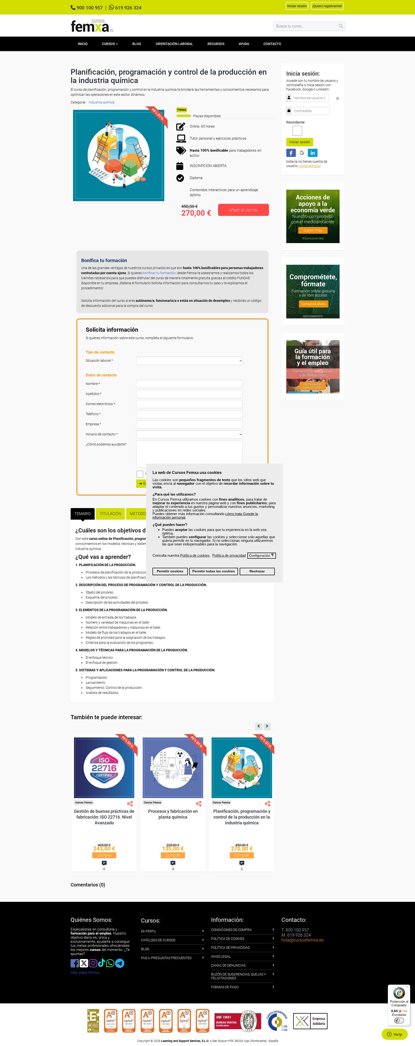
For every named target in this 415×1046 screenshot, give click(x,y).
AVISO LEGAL (221, 956)
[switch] (399, 1020)
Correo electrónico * (100, 404)
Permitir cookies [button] (170, 571)
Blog (136, 44)
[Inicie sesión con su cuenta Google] (302, 153)
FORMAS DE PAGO (224, 987)
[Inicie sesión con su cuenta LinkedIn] (312, 153)
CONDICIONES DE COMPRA (231, 930)
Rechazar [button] (257, 571)
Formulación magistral (100, 811)
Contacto (272, 44)
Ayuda (244, 44)
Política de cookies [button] (195, 555)
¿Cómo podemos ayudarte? (106, 444)
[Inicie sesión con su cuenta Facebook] (291, 153)
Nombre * (93, 384)
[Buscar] (341, 26)
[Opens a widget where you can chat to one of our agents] (394, 1035)
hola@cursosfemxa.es (302, 940)
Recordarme (295, 122)
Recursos (216, 44)
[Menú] (407, 987)
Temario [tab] (82, 513)
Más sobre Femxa (85, 972)
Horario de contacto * (102, 434)
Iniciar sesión (299, 142)
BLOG (145, 949)
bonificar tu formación (159, 273)
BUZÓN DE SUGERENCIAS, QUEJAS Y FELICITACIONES (238, 976)
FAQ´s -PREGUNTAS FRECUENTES (166, 958)
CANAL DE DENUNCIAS (228, 965)
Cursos (109, 44)
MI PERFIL (148, 931)
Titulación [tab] (110, 513)
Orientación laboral (174, 44)
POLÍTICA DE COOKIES (227, 939)
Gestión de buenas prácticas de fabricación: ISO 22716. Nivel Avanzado (169, 817)
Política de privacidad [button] (229, 555)
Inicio (83, 44)
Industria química (102, 102)
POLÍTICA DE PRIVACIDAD (230, 947)
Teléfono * (93, 414)
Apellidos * (93, 394)
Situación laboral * (99, 360)
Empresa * (93, 424)
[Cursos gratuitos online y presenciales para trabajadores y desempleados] (92, 25)
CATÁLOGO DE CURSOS (158, 940)
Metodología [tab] (143, 513)
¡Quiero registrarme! (327, 6)
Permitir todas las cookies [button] (213, 571)
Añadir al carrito (243, 209)
